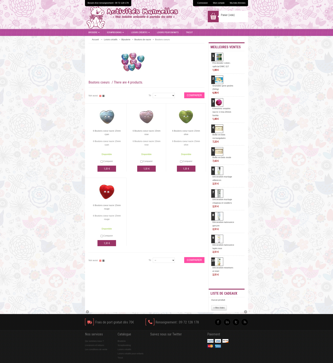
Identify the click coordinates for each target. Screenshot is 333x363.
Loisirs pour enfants (168, 32)
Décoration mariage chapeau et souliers (222, 203)
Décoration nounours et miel (222, 271)
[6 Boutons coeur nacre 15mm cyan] (107, 116)
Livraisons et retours (94, 345)
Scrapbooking (114, 32)
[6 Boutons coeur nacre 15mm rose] (146, 116)
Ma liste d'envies (237, 3)
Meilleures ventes (226, 47)
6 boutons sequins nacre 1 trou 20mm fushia (221, 113)
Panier (228, 15)
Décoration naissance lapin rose (223, 248)
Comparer (108, 161)
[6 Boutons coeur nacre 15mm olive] (186, 116)
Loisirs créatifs (139, 32)
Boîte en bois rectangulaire (219, 138)
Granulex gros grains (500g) (222, 89)
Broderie (92, 32)
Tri (150, 95)
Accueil (95, 39)
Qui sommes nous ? (94, 341)
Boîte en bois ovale (221, 159)
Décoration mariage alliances (222, 180)
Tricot (189, 32)
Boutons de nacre (142, 39)
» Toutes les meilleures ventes (231, 282)
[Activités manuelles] (141, 17)
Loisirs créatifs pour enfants (130, 353)
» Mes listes (219, 308)
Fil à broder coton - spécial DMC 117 (221, 66)
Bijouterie (125, 39)
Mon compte (219, 3)
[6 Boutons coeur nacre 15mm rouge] (107, 191)
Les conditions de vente (96, 349)
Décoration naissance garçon (223, 226)
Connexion (202, 3)
